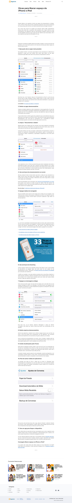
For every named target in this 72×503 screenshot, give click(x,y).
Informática (10, 492)
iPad (30, 1)
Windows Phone (39, 490)
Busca (52, 1)
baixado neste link (49, 436)
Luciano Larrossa (23, 13)
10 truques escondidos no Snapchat (31, 103)
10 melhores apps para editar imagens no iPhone (29, 234)
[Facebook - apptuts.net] (55, 490)
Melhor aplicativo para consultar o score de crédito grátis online (58, 476)
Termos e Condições (21, 499)
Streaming (29, 490)
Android (26, 1)
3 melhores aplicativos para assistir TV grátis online (58, 466)
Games (10, 490)
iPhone (34, 1)
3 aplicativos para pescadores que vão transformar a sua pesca (39, 476)
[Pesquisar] (62, 1)
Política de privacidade (29, 499)
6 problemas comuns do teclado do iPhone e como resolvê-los (32, 232)
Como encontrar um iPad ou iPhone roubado (28, 229)
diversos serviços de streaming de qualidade (44, 270)
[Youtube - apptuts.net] (58, 490)
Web (43, 1)
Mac (39, 1)
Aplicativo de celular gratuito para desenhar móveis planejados (39, 466)
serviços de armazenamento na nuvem (46, 181)
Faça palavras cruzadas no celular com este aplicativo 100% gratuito (21, 476)
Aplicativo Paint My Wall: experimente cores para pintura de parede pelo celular (20, 467)
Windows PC (48, 1)
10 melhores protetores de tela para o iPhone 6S (34, 188)
